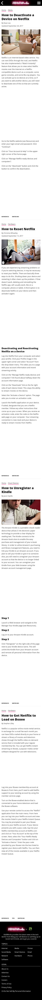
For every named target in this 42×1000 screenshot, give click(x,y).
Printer (30, 948)
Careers (4, 980)
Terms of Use (6, 984)
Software (5, 959)
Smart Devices (13, 483)
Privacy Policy (7, 987)
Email (30, 952)
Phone (30, 956)
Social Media (6, 952)
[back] (2, 3)
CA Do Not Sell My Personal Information (16, 991)
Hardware (11, 224)
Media (10, 10)
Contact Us (6, 976)
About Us (5, 969)
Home (4, 10)
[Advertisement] (21, 116)
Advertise (5, 973)
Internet (5, 948)
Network (5, 956)
